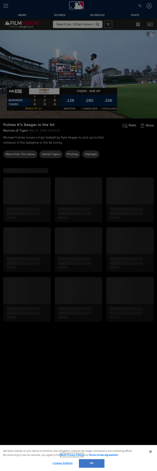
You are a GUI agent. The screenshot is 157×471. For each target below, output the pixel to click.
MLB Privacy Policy (72, 455)
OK (91, 463)
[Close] (150, 451)
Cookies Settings (63, 463)
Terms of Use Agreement (103, 455)
